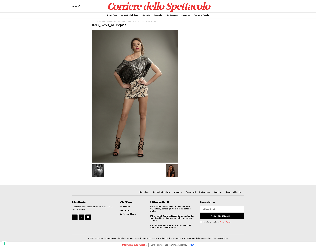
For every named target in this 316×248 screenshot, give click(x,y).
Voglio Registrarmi (220, 216)
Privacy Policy (225, 222)
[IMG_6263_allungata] (135, 162)
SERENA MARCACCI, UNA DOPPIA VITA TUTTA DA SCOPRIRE (119, 21)
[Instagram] (81, 217)
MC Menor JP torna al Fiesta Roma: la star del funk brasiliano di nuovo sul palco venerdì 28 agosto (172, 218)
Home (94, 21)
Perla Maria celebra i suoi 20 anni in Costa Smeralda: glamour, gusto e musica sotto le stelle (170, 209)
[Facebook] (75, 217)
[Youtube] (88, 217)
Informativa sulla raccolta (134, 245)
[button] (76, 6)
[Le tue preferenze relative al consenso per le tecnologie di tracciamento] (4, 243)
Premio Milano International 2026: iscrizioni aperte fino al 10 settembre (170, 226)
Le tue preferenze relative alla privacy (169, 245)
